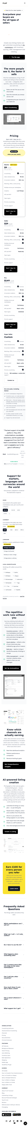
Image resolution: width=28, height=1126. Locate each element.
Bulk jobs (9, 649)
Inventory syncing (12, 631)
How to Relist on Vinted (8, 1082)
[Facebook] (14, 1121)
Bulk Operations (6, 1057)
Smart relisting (11, 642)
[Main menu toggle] (24, 3)
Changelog (5, 1107)
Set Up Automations (12, 668)
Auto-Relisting (6, 1053)
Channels (4, 1033)
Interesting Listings (7, 1095)
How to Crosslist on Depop (9, 1075)
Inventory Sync (6, 1055)
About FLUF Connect (7, 1090)
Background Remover (8, 1048)
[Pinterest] (21, 1121)
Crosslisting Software (8, 1028)
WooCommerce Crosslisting (9, 1030)
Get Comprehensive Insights (12, 765)
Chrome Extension (7, 1040)
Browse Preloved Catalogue (9, 1097)
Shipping (4, 1060)
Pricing (4, 1035)
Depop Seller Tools (7, 1084)
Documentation (6, 1037)
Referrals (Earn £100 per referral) (11, 1104)
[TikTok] (10, 1121)
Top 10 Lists (5, 1100)
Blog (3, 1093)
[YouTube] (14, 1123)
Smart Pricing (5, 1050)
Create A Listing (10, 831)
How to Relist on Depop (8, 1080)
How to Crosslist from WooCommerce (12, 1073)
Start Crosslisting (11, 107)
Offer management (12, 656)
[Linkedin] (17, 1121)
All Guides (4, 1070)
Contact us (11, 380)
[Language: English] (25, 1123)
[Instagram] (6, 1121)
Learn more (14, 888)
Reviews (4, 1102)
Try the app (16, 57)
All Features (5, 1046)
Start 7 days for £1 (11, 212)
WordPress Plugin (6, 1064)
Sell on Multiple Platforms (9, 1077)
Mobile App (5, 1062)
